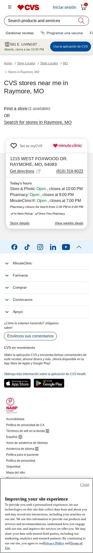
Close (84, 484)
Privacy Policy (53, 543)
